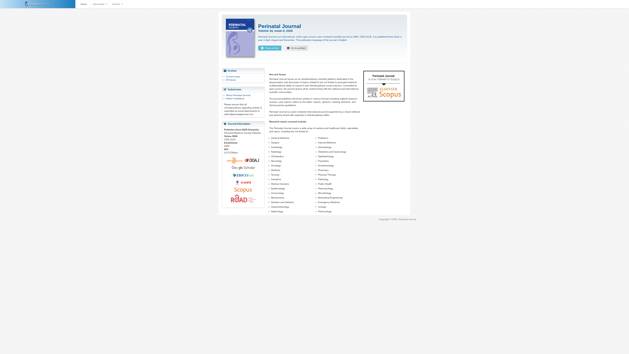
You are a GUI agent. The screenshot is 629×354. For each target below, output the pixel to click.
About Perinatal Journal (238, 95)
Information (99, 4)
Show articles (272, 48)
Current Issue (233, 76)
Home (84, 4)
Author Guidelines (235, 98)
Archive (116, 4)
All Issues (231, 80)
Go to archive (298, 48)
